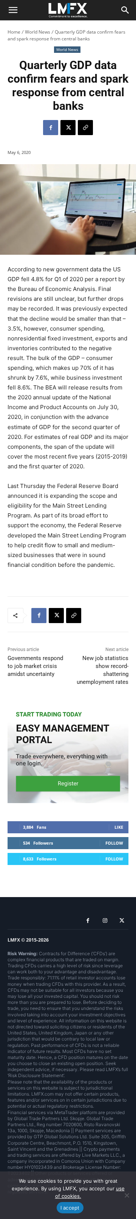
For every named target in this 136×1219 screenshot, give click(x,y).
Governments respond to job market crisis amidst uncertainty (35, 666)
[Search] (125, 10)
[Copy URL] (85, 127)
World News (37, 32)
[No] (126, 1195)
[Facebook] (50, 127)
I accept (70, 1208)
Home (14, 32)
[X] (68, 127)
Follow (114, 843)
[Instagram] (104, 920)
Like (118, 827)
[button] (13, 10)
